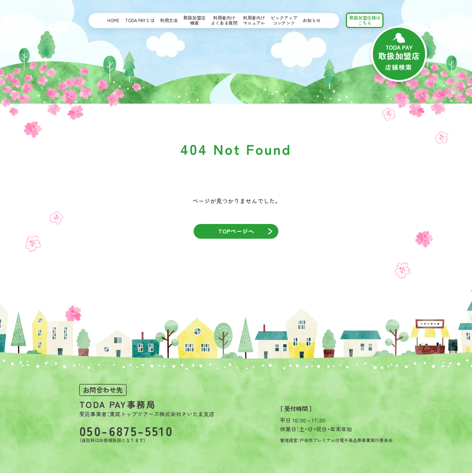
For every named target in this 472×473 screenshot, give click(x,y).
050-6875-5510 (126, 431)
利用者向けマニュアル (254, 20)
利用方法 (169, 20)
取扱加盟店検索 (194, 20)
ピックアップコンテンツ (284, 20)
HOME (113, 20)
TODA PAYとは (140, 20)
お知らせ (311, 20)
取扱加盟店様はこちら (364, 20)
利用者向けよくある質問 (224, 20)
